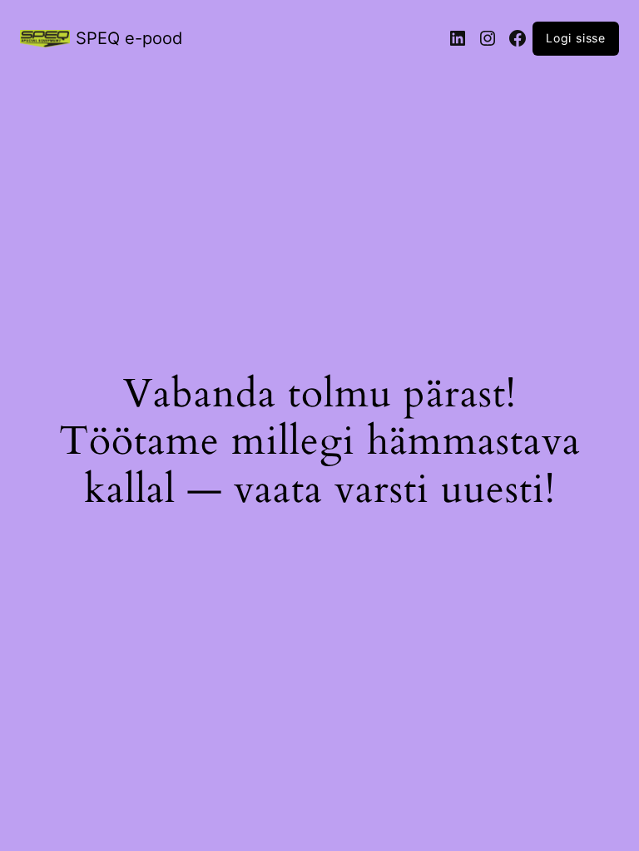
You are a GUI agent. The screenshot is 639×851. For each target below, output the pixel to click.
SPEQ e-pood (129, 38)
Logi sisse (576, 38)
